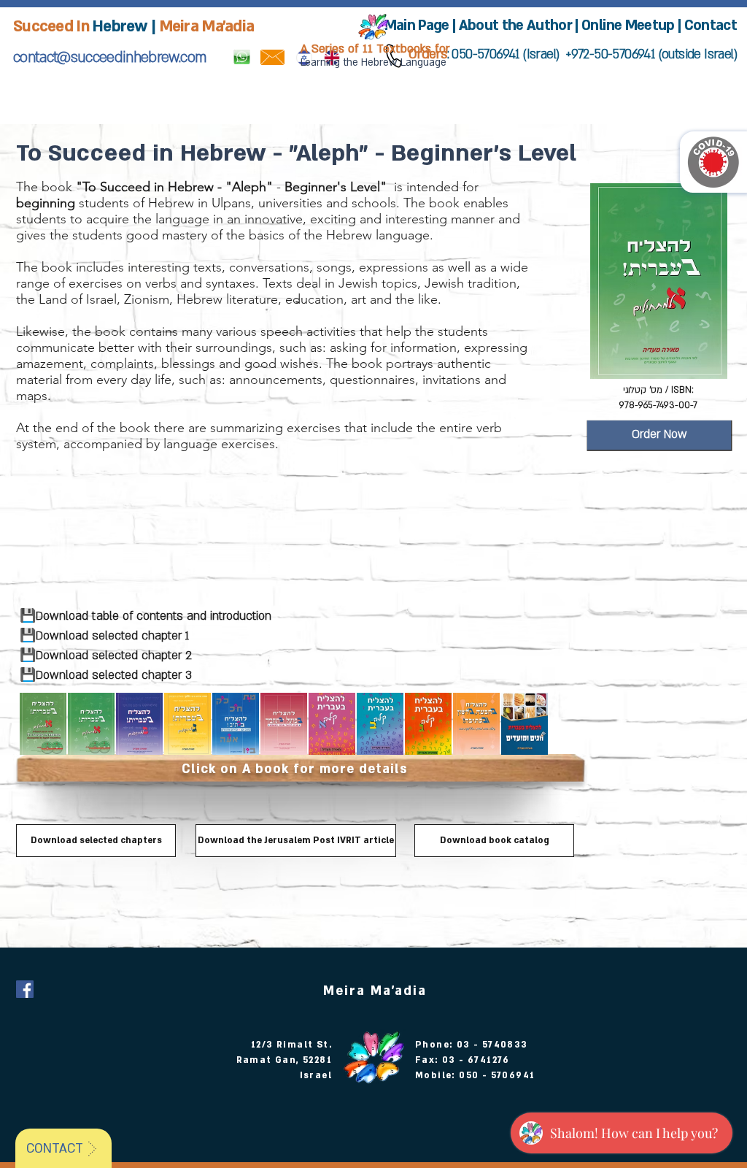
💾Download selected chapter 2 (104, 656)
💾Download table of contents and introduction (143, 616)
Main (399, 25)
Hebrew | (124, 26)
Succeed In (51, 26)
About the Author (517, 25)
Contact (710, 25)
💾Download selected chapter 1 (102, 636)
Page (433, 25)
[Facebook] (25, 989)
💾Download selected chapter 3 (104, 675)
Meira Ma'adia (207, 26)
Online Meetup (627, 25)
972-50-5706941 (613, 54)
